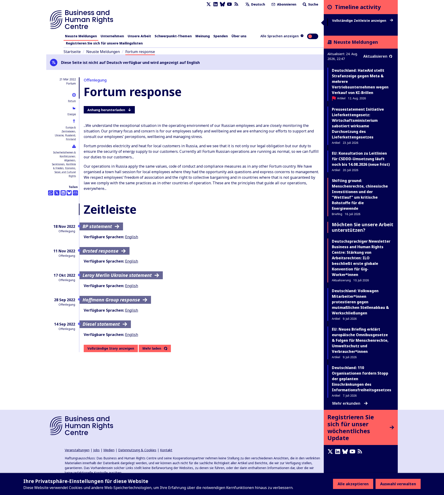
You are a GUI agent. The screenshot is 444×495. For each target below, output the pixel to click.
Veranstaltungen (77, 450)
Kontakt (166, 450)
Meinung (202, 36)
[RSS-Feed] (236, 4)
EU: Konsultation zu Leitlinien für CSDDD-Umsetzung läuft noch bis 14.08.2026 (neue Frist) (361, 159)
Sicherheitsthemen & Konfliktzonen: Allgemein (64, 156)
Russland (70, 135)
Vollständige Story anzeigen (110, 348)
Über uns (239, 36)
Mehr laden (151, 348)
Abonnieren (286, 4)
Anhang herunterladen (106, 110)
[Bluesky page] (222, 4)
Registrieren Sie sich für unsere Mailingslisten (104, 43)
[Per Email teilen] (75, 192)
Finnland (71, 139)
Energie (72, 114)
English (131, 236)
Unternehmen (112, 36)
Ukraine (59, 135)
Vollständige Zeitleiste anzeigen (359, 21)
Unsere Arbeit (139, 36)
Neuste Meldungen (81, 36)
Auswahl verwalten (398, 483)
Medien (108, 450)
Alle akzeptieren (353, 483)
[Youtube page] (229, 4)
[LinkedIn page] (215, 4)
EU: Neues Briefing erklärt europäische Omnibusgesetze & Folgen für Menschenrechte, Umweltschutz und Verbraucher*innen (360, 340)
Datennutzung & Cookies (137, 450)
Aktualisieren (375, 56)
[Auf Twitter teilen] (56, 192)
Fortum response (140, 51)
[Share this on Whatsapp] (50, 192)
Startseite (72, 51)
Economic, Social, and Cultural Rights (65, 172)
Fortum (72, 101)
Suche (312, 4)
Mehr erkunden (346, 403)
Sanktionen (58, 164)
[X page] (208, 4)
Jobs (96, 450)
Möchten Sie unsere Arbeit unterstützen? (362, 227)
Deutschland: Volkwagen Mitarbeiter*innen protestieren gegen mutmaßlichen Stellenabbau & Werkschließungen (360, 302)
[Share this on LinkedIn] (63, 192)
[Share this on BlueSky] (69, 192)
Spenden (220, 36)
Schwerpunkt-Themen (173, 36)
